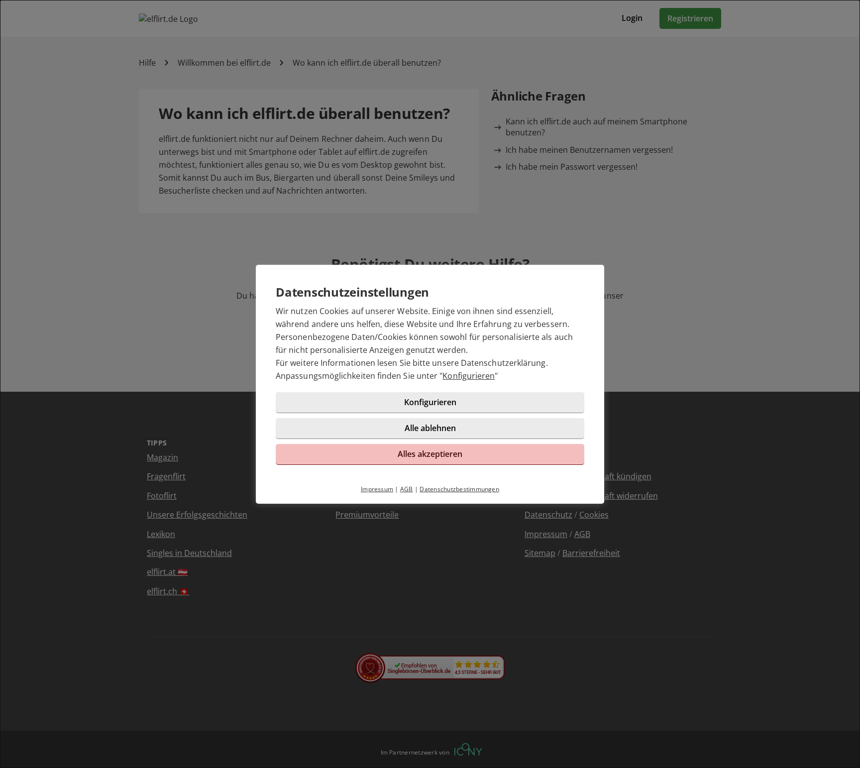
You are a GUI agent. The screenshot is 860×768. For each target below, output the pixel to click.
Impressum (377, 489)
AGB (406, 489)
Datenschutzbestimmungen (459, 489)
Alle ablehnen (430, 428)
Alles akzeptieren (430, 453)
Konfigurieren (468, 375)
